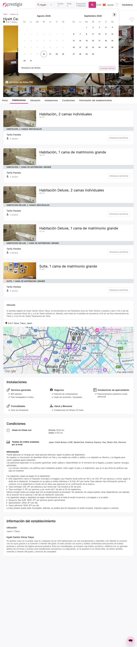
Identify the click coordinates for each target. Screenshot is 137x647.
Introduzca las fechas (118, 138)
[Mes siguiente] (114, 14)
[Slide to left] (6, 91)
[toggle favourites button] (117, 5)
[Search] (92, 5)
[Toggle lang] (104, 5)
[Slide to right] (130, 91)
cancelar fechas (107, 68)
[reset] (51, 5)
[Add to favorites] (132, 20)
